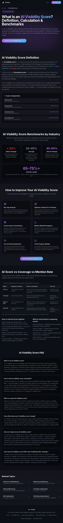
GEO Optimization (37, 518)
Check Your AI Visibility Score (13, 40)
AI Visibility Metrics (52, 515)
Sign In (47, 2)
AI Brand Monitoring (41, 515)
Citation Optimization (26, 518)
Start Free (55, 2)
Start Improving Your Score (30, 258)
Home (7, 515)
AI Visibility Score (15, 515)
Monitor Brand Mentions (28, 515)
